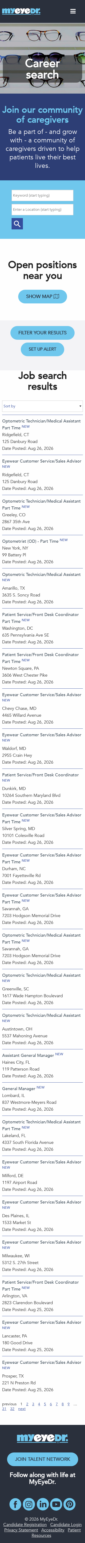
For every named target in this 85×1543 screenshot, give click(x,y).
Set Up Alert (42, 349)
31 (4, 1408)
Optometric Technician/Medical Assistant (41, 575)
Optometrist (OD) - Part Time (30, 541)
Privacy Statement (21, 1530)
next (22, 1408)
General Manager (18, 1089)
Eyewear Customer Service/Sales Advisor (41, 461)
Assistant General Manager (28, 1056)
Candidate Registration (25, 1525)
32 (12, 1408)
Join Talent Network (42, 1459)
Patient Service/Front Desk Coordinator (40, 775)
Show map (40, 296)
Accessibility (52, 1530)
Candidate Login (66, 1525)
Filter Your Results (42, 333)
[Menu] (73, 12)
